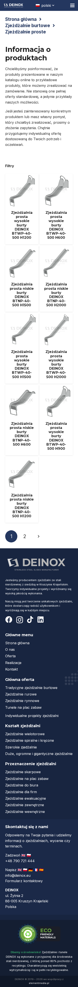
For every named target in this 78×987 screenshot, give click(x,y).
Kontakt (11, 669)
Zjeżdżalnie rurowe (21, 694)
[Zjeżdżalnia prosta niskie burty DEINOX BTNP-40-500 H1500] (21, 279)
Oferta (10, 656)
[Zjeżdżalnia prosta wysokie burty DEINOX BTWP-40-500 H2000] (56, 348)
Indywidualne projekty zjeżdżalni (31, 715)
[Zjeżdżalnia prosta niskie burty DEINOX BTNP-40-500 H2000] (56, 279)
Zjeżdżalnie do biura (21, 785)
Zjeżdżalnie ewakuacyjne (25, 798)
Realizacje (13, 663)
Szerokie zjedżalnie (21, 747)
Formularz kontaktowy (24, 881)
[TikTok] (30, 619)
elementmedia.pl (39, 983)
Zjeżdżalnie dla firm (21, 792)
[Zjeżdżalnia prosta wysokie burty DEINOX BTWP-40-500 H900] (56, 420)
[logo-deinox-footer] (36, 564)
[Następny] (38, 536)
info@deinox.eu (18, 875)
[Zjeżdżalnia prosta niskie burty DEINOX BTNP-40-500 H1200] (21, 489)
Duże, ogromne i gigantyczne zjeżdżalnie (39, 753)
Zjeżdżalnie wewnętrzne (25, 811)
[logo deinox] (13, 5)
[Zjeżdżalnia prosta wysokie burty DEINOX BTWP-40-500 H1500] (21, 348)
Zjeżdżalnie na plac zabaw (27, 778)
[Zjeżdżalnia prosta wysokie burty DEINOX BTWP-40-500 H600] (56, 209)
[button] (45, 5)
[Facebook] (8, 619)
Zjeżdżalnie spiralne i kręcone (29, 740)
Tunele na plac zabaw (23, 707)
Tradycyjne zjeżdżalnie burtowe (31, 687)
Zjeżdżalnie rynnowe (22, 701)
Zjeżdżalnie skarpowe (23, 772)
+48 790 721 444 (20, 861)
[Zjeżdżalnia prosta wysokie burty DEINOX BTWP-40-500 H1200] (21, 209)
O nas (10, 649)
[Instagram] (19, 620)
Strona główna (21, 19)
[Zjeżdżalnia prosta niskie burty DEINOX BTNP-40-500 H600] (21, 420)
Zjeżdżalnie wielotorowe (25, 734)
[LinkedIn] (40, 619)
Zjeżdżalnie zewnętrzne (24, 805)
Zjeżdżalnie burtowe (27, 25)
